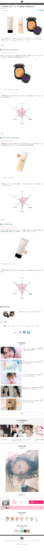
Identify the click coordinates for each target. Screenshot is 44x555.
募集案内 (13, 540)
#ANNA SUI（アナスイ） (30, 325)
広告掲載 (9, 540)
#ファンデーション (21, 325)
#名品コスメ (14, 325)
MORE (22, 413)
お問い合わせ (37, 540)
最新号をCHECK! (22, 494)
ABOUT (5, 540)
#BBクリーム (38, 325)
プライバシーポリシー (19, 540)
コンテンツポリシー (27, 540)
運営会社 (32, 540)
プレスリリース (21, 542)
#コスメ (9, 325)
